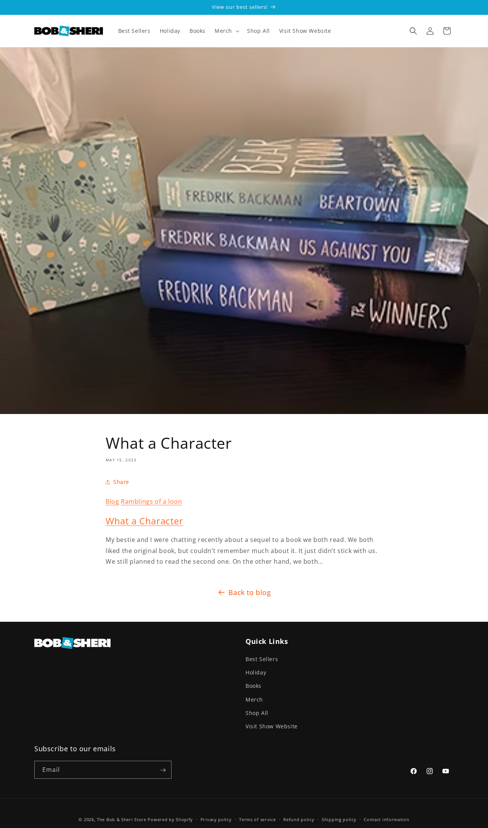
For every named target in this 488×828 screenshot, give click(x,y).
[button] (226, 31)
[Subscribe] (162, 770)
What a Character (144, 520)
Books (254, 685)
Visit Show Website (272, 726)
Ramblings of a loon (151, 501)
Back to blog (249, 592)
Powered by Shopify (170, 819)
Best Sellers (262, 659)
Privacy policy (216, 819)
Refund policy (298, 819)
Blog (112, 501)
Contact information (386, 819)
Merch (254, 699)
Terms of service (257, 819)
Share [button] (121, 481)
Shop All (257, 712)
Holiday (256, 672)
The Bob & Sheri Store (121, 819)
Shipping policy (339, 819)
